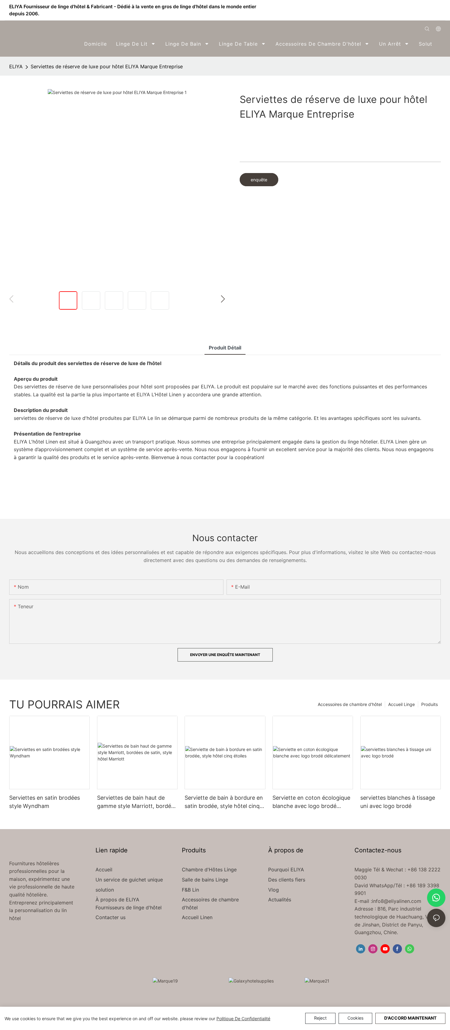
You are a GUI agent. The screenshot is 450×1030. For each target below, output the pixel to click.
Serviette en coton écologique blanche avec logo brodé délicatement (311, 802)
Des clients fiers (286, 880)
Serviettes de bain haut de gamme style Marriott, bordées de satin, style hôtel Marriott (137, 802)
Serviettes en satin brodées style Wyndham (44, 801)
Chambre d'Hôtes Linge (209, 869)
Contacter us (111, 917)
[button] (437, 44)
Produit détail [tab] (225, 348)
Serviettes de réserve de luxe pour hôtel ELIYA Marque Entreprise (107, 66)
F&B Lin (190, 890)
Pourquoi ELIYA (286, 869)
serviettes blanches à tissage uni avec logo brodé (397, 801)
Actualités (279, 899)
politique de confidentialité (243, 1018)
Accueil (104, 869)
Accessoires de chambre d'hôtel (350, 704)
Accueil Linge (401, 704)
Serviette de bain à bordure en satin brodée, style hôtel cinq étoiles (224, 802)
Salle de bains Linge (205, 880)
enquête (259, 179)
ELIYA (16, 66)
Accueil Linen (197, 917)
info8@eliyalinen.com (396, 901)
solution (105, 890)
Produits (429, 704)
